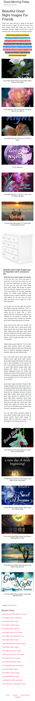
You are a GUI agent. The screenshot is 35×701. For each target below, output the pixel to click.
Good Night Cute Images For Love (13, 636)
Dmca (7, 695)
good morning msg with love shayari (17, 35)
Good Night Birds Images (10, 669)
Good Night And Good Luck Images (13, 654)
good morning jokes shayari (17, 55)
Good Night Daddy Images (10, 640)
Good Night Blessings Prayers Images (14, 643)
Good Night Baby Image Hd (10, 629)
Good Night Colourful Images (11, 658)
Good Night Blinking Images (10, 676)
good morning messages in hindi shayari (17, 41)
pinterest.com (12, 605)
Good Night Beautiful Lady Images (12, 665)
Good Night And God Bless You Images (14, 614)
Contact (15, 695)
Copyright (18, 697)
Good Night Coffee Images (10, 647)
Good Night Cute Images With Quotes (14, 684)
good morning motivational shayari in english (17, 50)
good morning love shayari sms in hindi (17, 52)
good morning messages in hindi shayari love (17, 47)
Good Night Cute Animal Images (12, 632)
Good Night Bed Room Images (11, 651)
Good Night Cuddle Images (10, 625)
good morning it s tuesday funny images (17, 38)
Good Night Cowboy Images (11, 673)
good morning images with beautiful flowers (17, 44)
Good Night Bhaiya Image (10, 621)
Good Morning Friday (16, 1)
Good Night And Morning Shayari (12, 680)
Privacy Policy (25, 695)
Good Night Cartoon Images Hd (12, 618)
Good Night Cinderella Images (11, 662)
